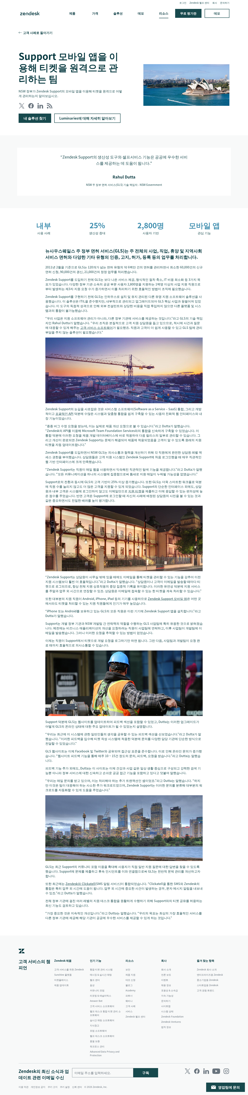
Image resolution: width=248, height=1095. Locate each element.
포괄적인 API (64, 413)
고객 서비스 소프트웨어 (96, 327)
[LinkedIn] (206, 1071)
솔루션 (118, 13)
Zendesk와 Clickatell (80, 883)
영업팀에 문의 (229, 1087)
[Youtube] (216, 1071)
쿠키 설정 (65, 1087)
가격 (95, 13)
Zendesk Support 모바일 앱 (167, 598)
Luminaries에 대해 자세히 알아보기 (87, 118)
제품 (72, 13)
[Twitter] (187, 1071)
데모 (141, 13)
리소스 (163, 13)
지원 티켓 (134, 491)
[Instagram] (226, 1071)
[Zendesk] (22, 956)
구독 (145, 1072)
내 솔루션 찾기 (35, 118)
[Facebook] (197, 1071)
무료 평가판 (188, 13)
